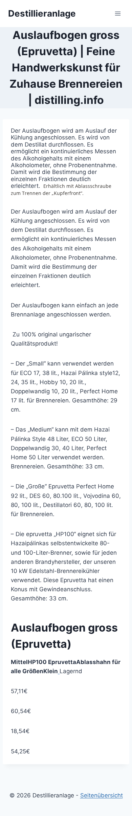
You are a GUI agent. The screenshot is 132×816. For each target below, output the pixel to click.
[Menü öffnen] (117, 13)
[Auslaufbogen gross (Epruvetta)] (59, 671)
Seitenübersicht (101, 795)
